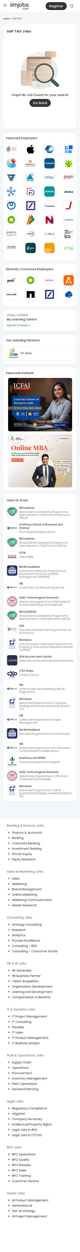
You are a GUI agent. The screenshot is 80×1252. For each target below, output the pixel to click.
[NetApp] (30, 294)
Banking (17, 838)
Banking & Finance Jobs (25, 825)
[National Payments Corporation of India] (30, 219)
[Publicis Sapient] (11, 234)
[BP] (30, 280)
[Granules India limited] (11, 163)
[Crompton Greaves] (49, 163)
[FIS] (68, 248)
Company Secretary (27, 1119)
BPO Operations (23, 1154)
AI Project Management (29, 1216)
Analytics (18, 935)
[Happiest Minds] (68, 163)
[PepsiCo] (49, 205)
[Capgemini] (68, 294)
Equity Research (24, 859)
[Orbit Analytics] (11, 248)
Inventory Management (29, 1078)
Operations (20, 1068)
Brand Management (27, 889)
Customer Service (25, 1181)
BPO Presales (21, 1165)
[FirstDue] (30, 191)
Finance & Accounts (27, 832)
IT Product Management (30, 1038)
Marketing (19, 884)
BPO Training (21, 1176)
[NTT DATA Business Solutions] (11, 205)
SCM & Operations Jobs (25, 1055)
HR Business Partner (26, 976)
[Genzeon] (11, 191)
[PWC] (11, 280)
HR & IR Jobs (16, 963)
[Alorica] (68, 191)
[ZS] (11, 149)
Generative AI (22, 1205)
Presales (18, 1027)
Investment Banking (27, 848)
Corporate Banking (26, 843)
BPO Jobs (14, 1147)
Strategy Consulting (27, 924)
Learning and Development (32, 992)
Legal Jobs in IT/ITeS (27, 1135)
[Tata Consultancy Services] (68, 234)
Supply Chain (21, 1062)
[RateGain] (49, 280)
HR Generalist (22, 970)
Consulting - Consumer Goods (35, 951)
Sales (16, 878)
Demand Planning (25, 1089)
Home (6, 18)
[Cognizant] (49, 149)
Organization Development (32, 986)
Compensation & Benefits (31, 997)
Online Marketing (24, 894)
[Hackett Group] (68, 149)
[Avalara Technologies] (68, 280)
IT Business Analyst (26, 1043)
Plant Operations (24, 1084)
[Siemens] (49, 191)
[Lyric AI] (30, 248)
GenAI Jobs (16, 1193)
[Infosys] (49, 177)
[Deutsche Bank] (30, 205)
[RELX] (49, 234)
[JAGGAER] (68, 205)
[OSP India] (68, 177)
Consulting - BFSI (24, 946)
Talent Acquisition (25, 981)
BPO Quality (20, 1160)
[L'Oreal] (68, 219)
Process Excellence (26, 940)
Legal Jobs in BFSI (24, 1130)
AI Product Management (30, 1200)
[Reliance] (30, 163)
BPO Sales (19, 1170)
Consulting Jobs (19, 917)
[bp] (11, 219)
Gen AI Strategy (23, 1211)
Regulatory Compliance (29, 1108)
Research (19, 930)
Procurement (22, 1073)
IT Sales (17, 1032)
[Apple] (30, 149)
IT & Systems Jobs (21, 1009)
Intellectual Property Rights (32, 1124)
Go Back (40, 102)
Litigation (18, 1114)
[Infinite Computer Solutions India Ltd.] (30, 177)
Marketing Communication (32, 900)
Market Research (24, 905)
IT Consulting (21, 1022)
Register (56, 6)
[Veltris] (11, 177)
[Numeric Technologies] (49, 219)
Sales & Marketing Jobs (25, 871)
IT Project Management (29, 1016)
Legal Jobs (15, 1101)
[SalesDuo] (49, 248)
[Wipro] (30, 234)
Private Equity (22, 854)
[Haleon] (11, 294)
